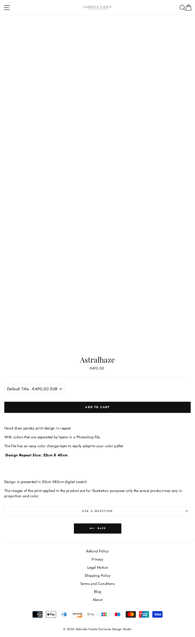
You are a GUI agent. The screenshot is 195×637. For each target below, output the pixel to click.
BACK (101, 528)
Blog (97, 591)
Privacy (97, 559)
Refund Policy (97, 551)
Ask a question (97, 511)
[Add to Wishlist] (97, 416)
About (98, 599)
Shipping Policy (97, 575)
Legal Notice (97, 567)
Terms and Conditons (97, 583)
